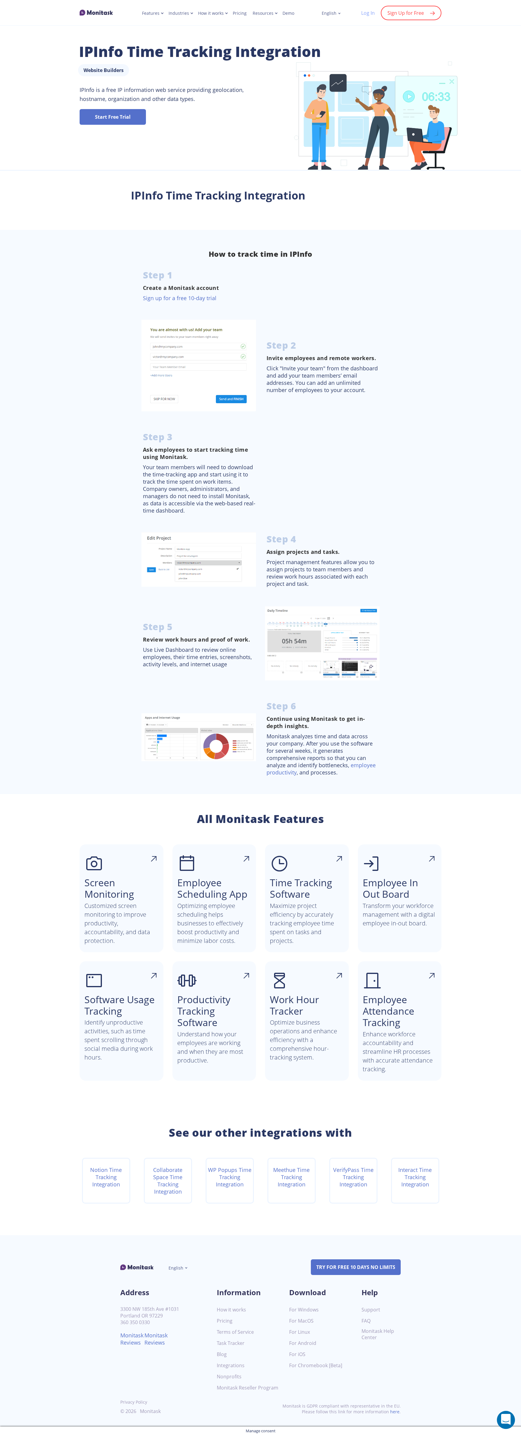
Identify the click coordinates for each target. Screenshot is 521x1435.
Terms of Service (235, 1332)
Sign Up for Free (405, 13)
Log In (368, 13)
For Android (302, 1343)
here (394, 1412)
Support (371, 1310)
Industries (179, 13)
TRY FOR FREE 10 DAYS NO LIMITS (355, 1267)
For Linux (299, 1332)
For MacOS (301, 1321)
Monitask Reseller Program (247, 1388)
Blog (222, 1354)
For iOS (297, 1354)
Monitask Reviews (132, 1339)
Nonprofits (229, 1377)
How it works (211, 13)
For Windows (304, 1310)
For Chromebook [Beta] (315, 1365)
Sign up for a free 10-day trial (179, 298)
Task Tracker (231, 1343)
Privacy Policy (133, 1402)
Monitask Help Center (378, 1334)
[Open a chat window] (506, 1420)
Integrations (231, 1365)
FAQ (366, 1321)
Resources (263, 13)
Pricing (240, 13)
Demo (288, 13)
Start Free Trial (113, 117)
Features (150, 13)
